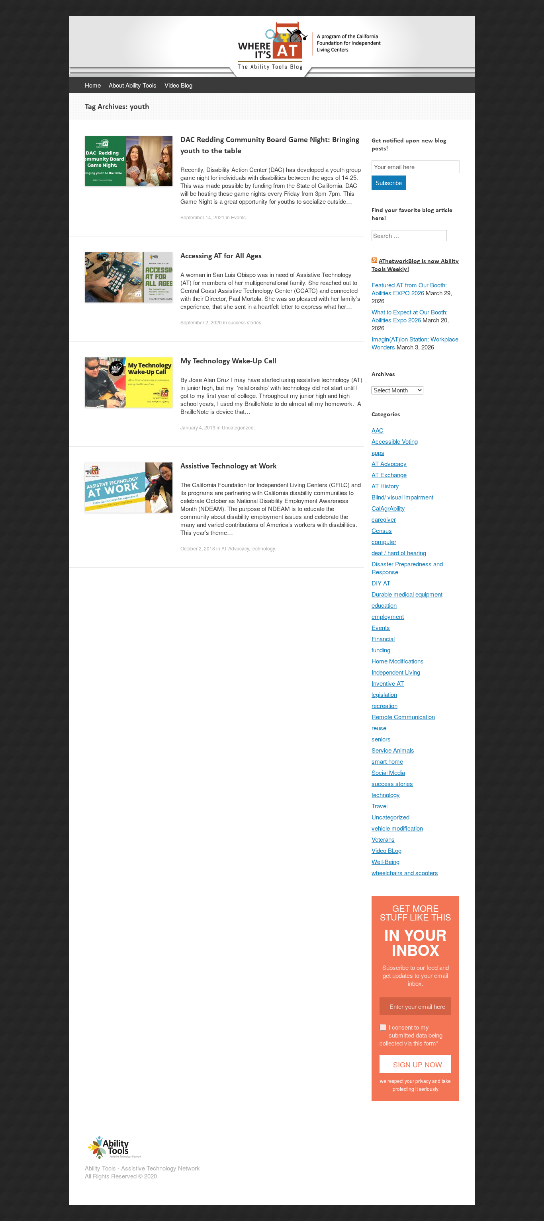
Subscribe (389, 182)
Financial (383, 638)
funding (381, 650)
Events (238, 217)
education (384, 605)
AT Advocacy (235, 548)
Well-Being (385, 861)
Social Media (388, 772)
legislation (384, 694)
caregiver (384, 519)
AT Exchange (389, 474)
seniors (381, 739)
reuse (379, 728)
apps (378, 452)
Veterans (383, 839)
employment (388, 616)
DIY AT (381, 583)
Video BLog (386, 850)
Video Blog (178, 85)
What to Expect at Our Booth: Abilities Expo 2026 (410, 316)
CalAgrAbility (388, 508)
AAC (378, 430)
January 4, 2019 (197, 427)
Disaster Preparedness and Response (407, 568)
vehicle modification (397, 828)
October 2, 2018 (197, 548)
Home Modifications (398, 661)
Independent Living (396, 672)
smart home (387, 761)
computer (384, 541)
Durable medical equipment (407, 594)
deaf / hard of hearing (399, 552)
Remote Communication (403, 716)
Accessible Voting (395, 441)
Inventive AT (388, 683)
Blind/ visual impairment (402, 497)
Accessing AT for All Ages (221, 256)
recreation (384, 705)
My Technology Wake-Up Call (228, 361)
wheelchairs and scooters (405, 872)
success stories (244, 322)
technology (263, 548)
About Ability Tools (133, 85)
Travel (379, 806)
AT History (385, 486)
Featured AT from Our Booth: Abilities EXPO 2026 (409, 289)
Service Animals (393, 750)
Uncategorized (238, 427)
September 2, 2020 (201, 322)
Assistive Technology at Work (228, 466)
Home (93, 85)
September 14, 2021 (202, 217)
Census (382, 530)
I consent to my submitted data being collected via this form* (411, 1035)
